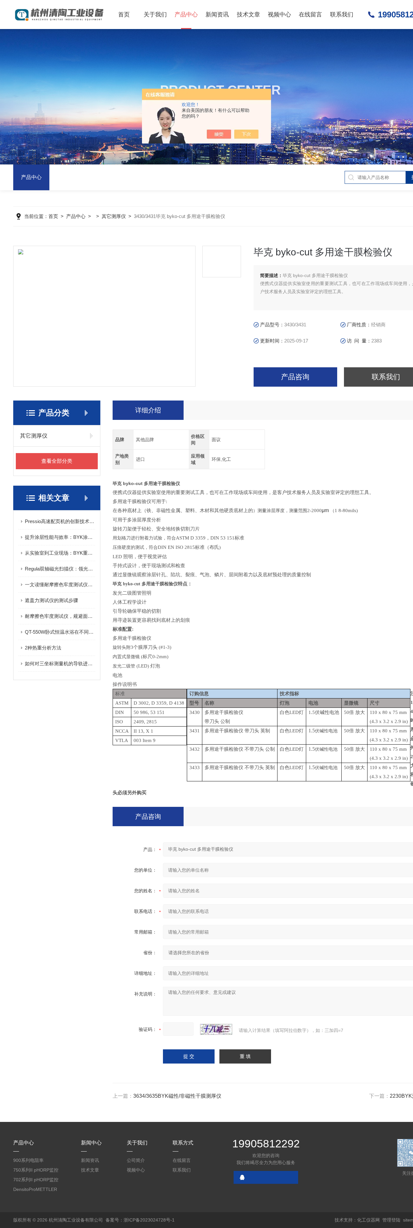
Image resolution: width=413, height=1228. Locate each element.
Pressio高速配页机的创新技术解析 (60, 521)
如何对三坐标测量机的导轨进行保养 (60, 663)
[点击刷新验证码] (216, 1029)
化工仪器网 (368, 1220)
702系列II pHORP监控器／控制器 (35, 1180)
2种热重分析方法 (43, 647)
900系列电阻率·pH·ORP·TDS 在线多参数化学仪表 (35, 1161)
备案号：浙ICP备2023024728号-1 (140, 1220)
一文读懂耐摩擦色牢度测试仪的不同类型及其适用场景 (60, 584)
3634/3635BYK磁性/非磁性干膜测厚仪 (177, 1096)
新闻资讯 (217, 14)
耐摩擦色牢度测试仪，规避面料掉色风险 (60, 616)
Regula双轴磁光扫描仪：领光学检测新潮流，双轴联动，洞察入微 (60, 568)
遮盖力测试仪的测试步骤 (51, 600)
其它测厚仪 (114, 216)
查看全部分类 (56, 461)
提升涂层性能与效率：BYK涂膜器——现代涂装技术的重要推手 (60, 537)
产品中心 (186, 14)
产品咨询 (295, 377)
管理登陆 (391, 1220)
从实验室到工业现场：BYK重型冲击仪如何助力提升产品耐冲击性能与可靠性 (60, 553)
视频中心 (279, 14)
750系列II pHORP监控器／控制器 (35, 1171)
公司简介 (136, 1160)
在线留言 (310, 14)
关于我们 (155, 14)
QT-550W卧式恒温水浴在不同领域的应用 (60, 632)
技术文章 (248, 14)
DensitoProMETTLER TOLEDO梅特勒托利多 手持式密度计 (36, 1190)
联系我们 (341, 14)
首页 (124, 14)
